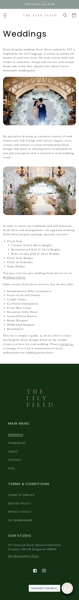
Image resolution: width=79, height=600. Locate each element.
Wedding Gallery (14, 277)
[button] (5, 15)
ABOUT (13, 451)
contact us (66, 344)
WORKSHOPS (17, 443)
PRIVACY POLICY (20, 511)
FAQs (11, 468)
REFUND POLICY (19, 503)
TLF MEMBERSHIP (20, 520)
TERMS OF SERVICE (21, 495)
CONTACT (14, 460)
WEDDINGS (15, 434)
